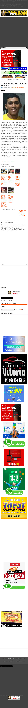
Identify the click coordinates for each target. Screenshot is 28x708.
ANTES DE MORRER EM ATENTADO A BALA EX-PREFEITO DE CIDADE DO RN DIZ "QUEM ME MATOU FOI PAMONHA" (17, 180)
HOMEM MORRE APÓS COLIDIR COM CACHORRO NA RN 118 (10, 179)
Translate (24, 309)
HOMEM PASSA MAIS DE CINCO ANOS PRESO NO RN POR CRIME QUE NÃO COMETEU (4, 180)
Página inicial (22, 215)
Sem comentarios (20, 87)
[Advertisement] (14, 32)
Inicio (2, 79)
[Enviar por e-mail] (4, 164)
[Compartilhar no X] (6, 164)
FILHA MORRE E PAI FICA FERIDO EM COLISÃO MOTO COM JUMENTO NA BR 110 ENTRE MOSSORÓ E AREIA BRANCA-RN (4, 200)
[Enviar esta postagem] (2, 164)
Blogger (19, 659)
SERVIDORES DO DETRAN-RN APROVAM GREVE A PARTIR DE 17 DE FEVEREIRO (10, 198)
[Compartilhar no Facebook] (7, 164)
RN (5, 79)
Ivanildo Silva (14, 661)
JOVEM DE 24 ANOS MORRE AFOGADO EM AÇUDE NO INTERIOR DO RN (14, 84)
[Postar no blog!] (5, 164)
